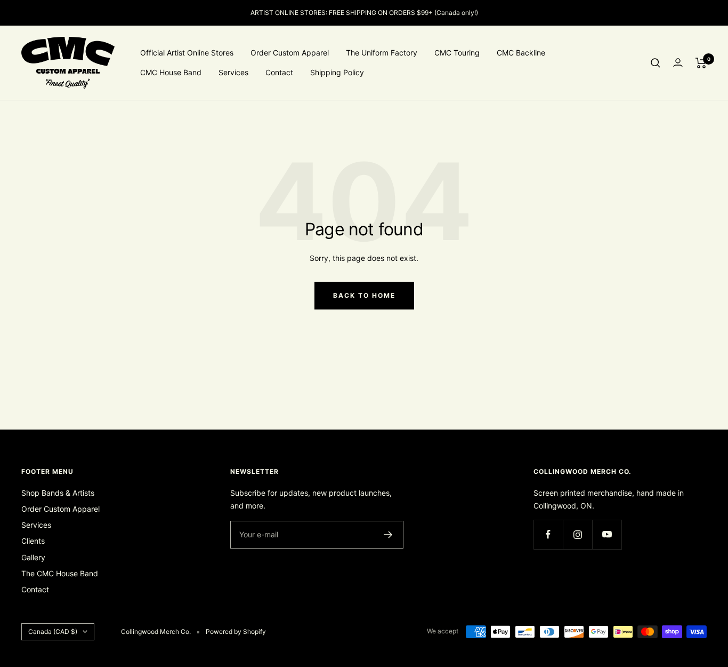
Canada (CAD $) (52, 632)
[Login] (678, 62)
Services (233, 72)
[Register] (388, 534)
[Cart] (701, 63)
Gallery (33, 557)
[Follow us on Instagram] (577, 534)
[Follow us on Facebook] (548, 534)
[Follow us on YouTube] (606, 534)
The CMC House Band (59, 573)
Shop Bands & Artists (57, 492)
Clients (33, 540)
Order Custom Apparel (289, 52)
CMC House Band (170, 72)
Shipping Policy (337, 72)
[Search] (655, 63)
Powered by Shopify (236, 632)
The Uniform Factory (381, 52)
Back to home (364, 295)
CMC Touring (457, 52)
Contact (279, 72)
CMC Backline (521, 52)
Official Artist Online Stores (186, 52)
